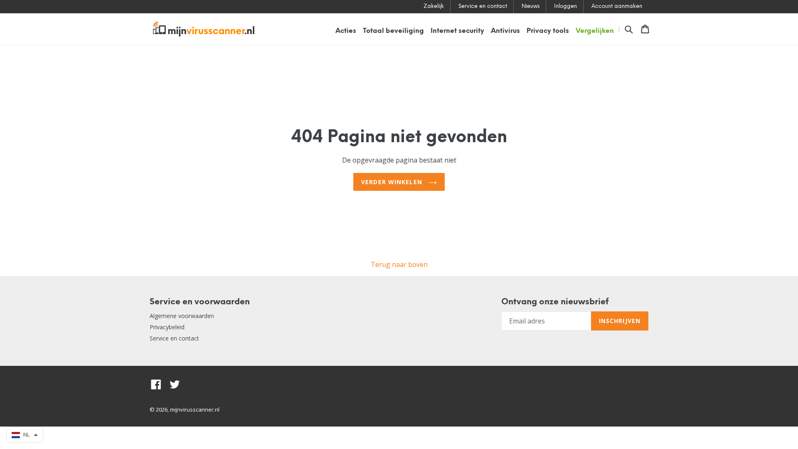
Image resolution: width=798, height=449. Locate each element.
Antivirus (505, 31)
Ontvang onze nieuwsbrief (555, 302)
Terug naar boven (399, 264)
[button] (25, 434)
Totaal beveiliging (393, 31)
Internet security (457, 31)
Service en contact (482, 6)
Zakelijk (434, 6)
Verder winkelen (392, 182)
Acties (345, 31)
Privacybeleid (167, 327)
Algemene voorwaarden (182, 316)
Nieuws (530, 6)
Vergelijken (595, 31)
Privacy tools (548, 31)
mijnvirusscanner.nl (194, 409)
